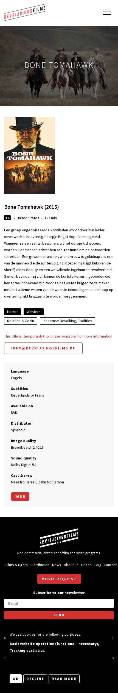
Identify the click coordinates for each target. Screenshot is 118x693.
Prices (86, 564)
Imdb (20, 496)
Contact (110, 564)
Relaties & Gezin (20, 320)
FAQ (97, 564)
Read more (64, 678)
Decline (35, 678)
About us (71, 564)
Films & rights (16, 564)
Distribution (39, 564)
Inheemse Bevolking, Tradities (67, 320)
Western (34, 311)
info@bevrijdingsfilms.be (43, 348)
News (56, 564)
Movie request (59, 578)
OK (16, 678)
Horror (12, 311)
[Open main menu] (107, 13)
